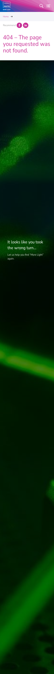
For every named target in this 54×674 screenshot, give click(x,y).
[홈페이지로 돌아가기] (6, 6)
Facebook (19, 25)
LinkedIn (25, 25)
